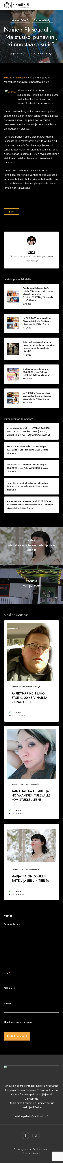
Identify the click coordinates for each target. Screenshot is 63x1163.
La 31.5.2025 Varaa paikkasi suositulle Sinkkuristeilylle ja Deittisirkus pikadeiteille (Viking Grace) (30, 505)
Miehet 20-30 (18, 686)
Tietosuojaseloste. (23, 1149)
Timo (9, 446)
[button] (57, 4)
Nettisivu (8, 1003)
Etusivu (8, 77)
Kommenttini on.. (12, 923)
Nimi (7, 973)
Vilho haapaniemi (15, 428)
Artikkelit (20, 77)
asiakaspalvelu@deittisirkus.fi (31, 1116)
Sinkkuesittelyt (42, 20)
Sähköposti (10, 988)
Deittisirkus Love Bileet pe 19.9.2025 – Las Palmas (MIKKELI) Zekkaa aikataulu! (27, 450)
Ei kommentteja (45, 53)
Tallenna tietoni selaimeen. (20, 1022)
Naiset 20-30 (17, 784)
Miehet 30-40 (20, 20)
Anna (22, 53)
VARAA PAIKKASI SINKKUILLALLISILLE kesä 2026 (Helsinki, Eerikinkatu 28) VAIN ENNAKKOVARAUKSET (28, 431)
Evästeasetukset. (41, 1149)
